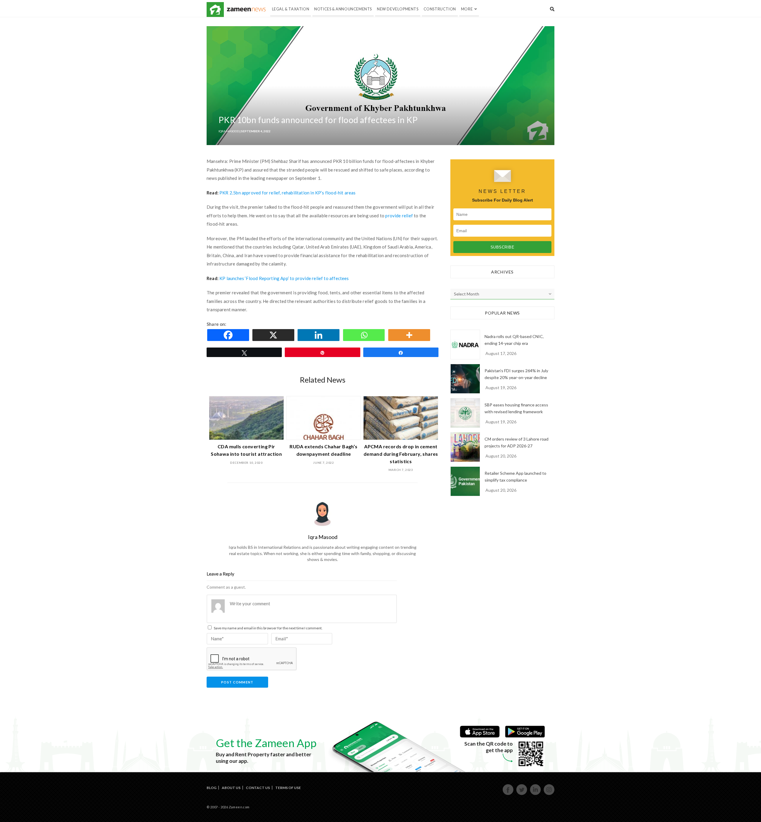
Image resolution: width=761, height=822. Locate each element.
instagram (549, 794)
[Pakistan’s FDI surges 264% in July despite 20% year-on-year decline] (465, 379)
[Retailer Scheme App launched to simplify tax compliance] (465, 481)
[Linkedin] (320, 335)
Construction (440, 9)
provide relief (399, 215)
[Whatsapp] (365, 335)
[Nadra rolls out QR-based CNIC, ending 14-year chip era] (465, 344)
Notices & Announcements (343, 9)
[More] (410, 335)
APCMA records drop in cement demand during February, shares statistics (401, 454)
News (246, 9)
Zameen (215, 9)
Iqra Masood (228, 131)
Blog (211, 787)
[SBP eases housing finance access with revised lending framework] (465, 413)
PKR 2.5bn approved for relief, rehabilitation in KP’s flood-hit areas (287, 192)
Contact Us (258, 787)
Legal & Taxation (290, 9)
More (467, 9)
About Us (231, 787)
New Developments (398, 9)
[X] (274, 335)
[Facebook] (229, 335)
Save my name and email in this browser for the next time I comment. (268, 628)
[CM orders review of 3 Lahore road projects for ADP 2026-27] (465, 447)
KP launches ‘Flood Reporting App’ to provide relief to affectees (284, 278)
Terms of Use (288, 787)
